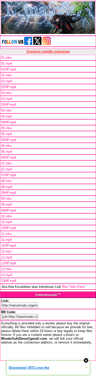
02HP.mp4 (8, 87)
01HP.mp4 (8, 69)
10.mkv (6, 216)
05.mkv (6, 128)
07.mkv (6, 163)
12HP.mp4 (8, 263)
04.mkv (6, 110)
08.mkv (6, 181)
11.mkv (6, 234)
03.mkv (6, 93)
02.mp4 (6, 81)
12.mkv (6, 251)
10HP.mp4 (8, 228)
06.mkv (6, 146)
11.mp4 (6, 240)
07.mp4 (6, 169)
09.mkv (6, 198)
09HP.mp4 (8, 210)
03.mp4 (6, 99)
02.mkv (6, 75)
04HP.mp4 (8, 122)
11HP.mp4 (8, 245)
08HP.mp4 (8, 193)
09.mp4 (6, 204)
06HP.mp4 (8, 157)
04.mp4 (6, 116)
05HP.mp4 (8, 140)
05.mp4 (6, 134)
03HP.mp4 (8, 105)
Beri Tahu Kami (73, 287)
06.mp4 (6, 151)
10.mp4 (6, 222)
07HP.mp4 (8, 175)
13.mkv (6, 269)
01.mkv (6, 58)
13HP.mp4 (8, 281)
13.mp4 (6, 275)
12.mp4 (6, 257)
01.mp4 (6, 63)
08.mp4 (6, 187)
